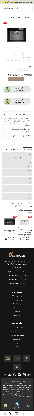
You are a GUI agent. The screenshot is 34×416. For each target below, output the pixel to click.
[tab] (27, 149)
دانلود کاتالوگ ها (17, 339)
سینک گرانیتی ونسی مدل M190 (24, 235)
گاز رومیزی (17, 315)
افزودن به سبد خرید (16, 79)
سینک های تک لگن (21, 206)
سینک (26, 203)
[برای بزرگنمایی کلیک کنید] (27, 45)
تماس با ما (17, 343)
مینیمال (12, 206)
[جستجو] (17, 8)
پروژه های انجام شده (17, 327)
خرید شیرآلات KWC (17, 296)
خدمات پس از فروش (17, 335)
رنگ (30, 66)
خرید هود (17, 311)
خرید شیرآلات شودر (17, 300)
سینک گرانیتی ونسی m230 (9, 231)
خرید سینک (17, 308)
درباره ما (17, 347)
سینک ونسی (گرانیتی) (16, 203)
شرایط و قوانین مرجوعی (17, 331)
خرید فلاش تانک (17, 304)
